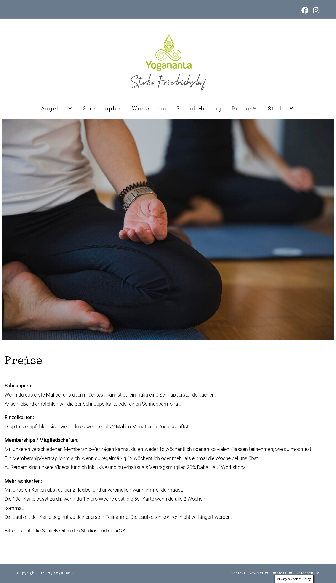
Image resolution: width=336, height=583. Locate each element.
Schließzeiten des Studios (69, 531)
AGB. (120, 531)
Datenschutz (307, 573)
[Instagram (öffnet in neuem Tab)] (315, 10)
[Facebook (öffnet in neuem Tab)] (305, 10)
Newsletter (258, 573)
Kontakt (238, 573)
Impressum (282, 573)
